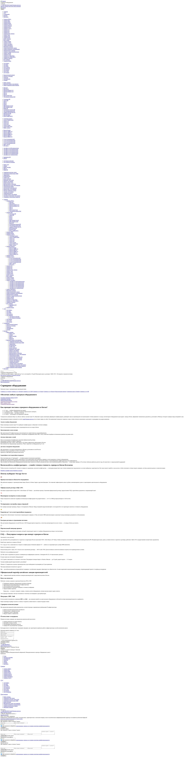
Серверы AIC (6, 36)
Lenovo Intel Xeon (7, 126)
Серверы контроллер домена (10, 706)
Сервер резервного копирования (11, 49)
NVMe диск (6, 177)
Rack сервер (6, 40)
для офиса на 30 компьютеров (10, 150)
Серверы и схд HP (84, 391)
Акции (5, 661)
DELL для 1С (6, 144)
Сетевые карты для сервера (10, 194)
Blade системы (7, 167)
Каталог (5, 15)
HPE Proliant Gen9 (7, 107)
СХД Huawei (6, 68)
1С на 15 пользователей (9, 141)
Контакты (5, 16)
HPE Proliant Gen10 (8, 105)
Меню (2, 9)
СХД (4, 13)
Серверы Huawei (7, 25)
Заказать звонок (4, 6)
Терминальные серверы (9, 50)
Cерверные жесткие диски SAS (11, 699)
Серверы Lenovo (7, 24)
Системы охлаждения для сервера (11, 195)
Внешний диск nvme (8, 180)
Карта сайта (20, 718)
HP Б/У (5, 158)
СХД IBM (5, 66)
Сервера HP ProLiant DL (9, 112)
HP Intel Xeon (6, 115)
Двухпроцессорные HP (9, 111)
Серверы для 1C (7, 28)
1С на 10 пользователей (9, 140)
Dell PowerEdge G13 (8, 90)
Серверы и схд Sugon (6, 391)
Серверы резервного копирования (11, 704)
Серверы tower (7, 27)
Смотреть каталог (16, 375)
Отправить (3, 727)
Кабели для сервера (8, 181)
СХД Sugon (6, 72)
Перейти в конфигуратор (7, 470)
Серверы (5, 11)
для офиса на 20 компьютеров (10, 152)
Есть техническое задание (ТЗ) (9, 640)
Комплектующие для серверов (10, 84)
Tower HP (5, 100)
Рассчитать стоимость (6, 375)
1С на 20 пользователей (9, 143)
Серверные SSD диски (9, 698)
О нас (4, 656)
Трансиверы (6, 175)
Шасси (5, 168)
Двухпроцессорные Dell (9, 96)
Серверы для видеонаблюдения (11, 51)
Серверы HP (6, 20)
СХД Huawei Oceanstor (9, 162)
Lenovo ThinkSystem (8, 120)
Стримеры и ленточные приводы (11, 197)
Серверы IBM (6, 22)
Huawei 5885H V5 (7, 136)
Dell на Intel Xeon (7, 95)
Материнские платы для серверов (11, 185)
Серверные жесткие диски (10, 172)
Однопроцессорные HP (9, 109)
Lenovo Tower (6, 125)
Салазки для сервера (8, 191)
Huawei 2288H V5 (7, 134)
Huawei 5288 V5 (7, 135)
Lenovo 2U (6, 122)
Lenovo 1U (6, 121)
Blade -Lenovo (6, 127)
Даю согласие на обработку (26, 726)
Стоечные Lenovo (7, 118)
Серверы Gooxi (7, 54)
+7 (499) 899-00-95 (5, 5)
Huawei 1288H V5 (7, 131)
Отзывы (5, 80)
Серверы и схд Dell (28, 391)
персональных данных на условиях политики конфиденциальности (33, 726)
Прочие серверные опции (9, 190)
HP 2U (5, 103)
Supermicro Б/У (7, 157)
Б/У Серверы (6, 59)
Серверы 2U (6, 31)
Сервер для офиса (7, 44)
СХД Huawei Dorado (8, 161)
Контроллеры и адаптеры (9, 184)
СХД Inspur (6, 70)
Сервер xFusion (7, 41)
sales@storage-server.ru (15, 5)
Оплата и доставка (8, 76)
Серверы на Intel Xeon (8, 55)
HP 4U (5, 104)
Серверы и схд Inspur (38, 391)
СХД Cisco (6, 71)
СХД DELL (6, 63)
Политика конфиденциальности (8, 718)
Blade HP (5, 108)
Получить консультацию (15, 6)
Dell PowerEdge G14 (8, 91)
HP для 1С (6, 145)
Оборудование (4, 694)
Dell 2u (5, 94)
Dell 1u (5, 93)
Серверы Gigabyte (7, 58)
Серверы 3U (6, 32)
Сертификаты (6, 79)
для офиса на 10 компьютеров (10, 153)
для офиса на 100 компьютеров (11, 148)
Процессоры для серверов (9, 189)
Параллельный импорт (9, 75)
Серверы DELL (7, 19)
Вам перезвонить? (5, 382)
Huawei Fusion (6, 130)
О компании (6, 14)
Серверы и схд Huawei (49, 391)
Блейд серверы (7, 38)
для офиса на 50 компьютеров (10, 149)
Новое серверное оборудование (11, 85)
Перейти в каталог (17, 470)
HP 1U (5, 102)
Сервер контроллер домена (10, 48)
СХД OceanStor (7, 692)
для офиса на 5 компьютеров (10, 154)
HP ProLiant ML (7, 113)
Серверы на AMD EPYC (9, 57)
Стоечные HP (6, 99)
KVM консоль (6, 176)
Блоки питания (7, 178)
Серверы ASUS (7, 42)
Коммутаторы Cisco (8, 182)
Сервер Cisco (6, 35)
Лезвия (5, 166)
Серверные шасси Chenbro (73, 391)
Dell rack (5, 87)
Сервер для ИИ (7, 53)
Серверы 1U (6, 29)
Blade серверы (6, 82)
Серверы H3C (6, 37)
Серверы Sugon (7, 61)
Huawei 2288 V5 (7, 132)
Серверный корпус (8, 193)
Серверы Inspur (7, 23)
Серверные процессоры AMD (10, 173)
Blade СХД (6, 164)
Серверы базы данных (8, 33)
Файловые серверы (8, 46)
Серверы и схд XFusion (17, 391)
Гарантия (5, 77)
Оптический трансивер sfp (10, 188)
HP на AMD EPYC (8, 116)
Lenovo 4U (6, 124)
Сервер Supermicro (8, 45)
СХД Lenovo (6, 67)
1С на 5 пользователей (9, 139)
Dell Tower (6, 89)
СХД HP (5, 64)
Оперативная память (8, 186)
